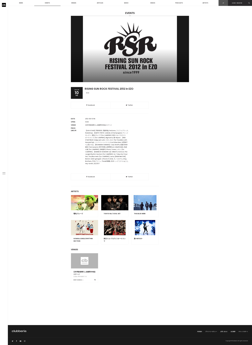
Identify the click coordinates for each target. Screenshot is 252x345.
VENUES (73, 3)
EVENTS (47, 3)
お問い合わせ (223, 331)
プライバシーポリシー (211, 331)
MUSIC (126, 3)
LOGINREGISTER (237, 3)
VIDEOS (152, 3)
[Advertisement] (130, 308)
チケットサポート (243, 331)
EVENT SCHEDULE (77, 280)
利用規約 (199, 331)
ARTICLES (100, 3)
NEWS (21, 3)
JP (223, 3)
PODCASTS (179, 3)
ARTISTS (205, 3)
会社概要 (233, 331)
